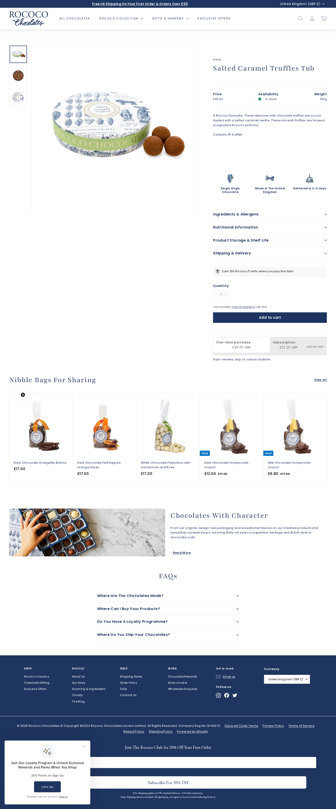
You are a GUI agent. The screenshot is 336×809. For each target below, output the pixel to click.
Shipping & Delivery (232, 253)
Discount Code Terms (241, 726)
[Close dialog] (214, 760)
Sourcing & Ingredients (89, 689)
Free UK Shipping (243, 307)
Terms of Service (301, 726)
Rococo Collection (119, 18)
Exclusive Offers (214, 18)
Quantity (221, 285)
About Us (78, 676)
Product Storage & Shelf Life (241, 240)
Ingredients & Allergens (236, 214)
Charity (77, 695)
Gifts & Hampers (168, 18)
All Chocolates (74, 18)
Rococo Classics (36, 676)
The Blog (78, 701)
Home (217, 59)
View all (320, 380)
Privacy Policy (273, 726)
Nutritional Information (235, 227)
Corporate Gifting (37, 683)
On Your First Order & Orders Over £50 (140, 4)
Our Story (78, 683)
